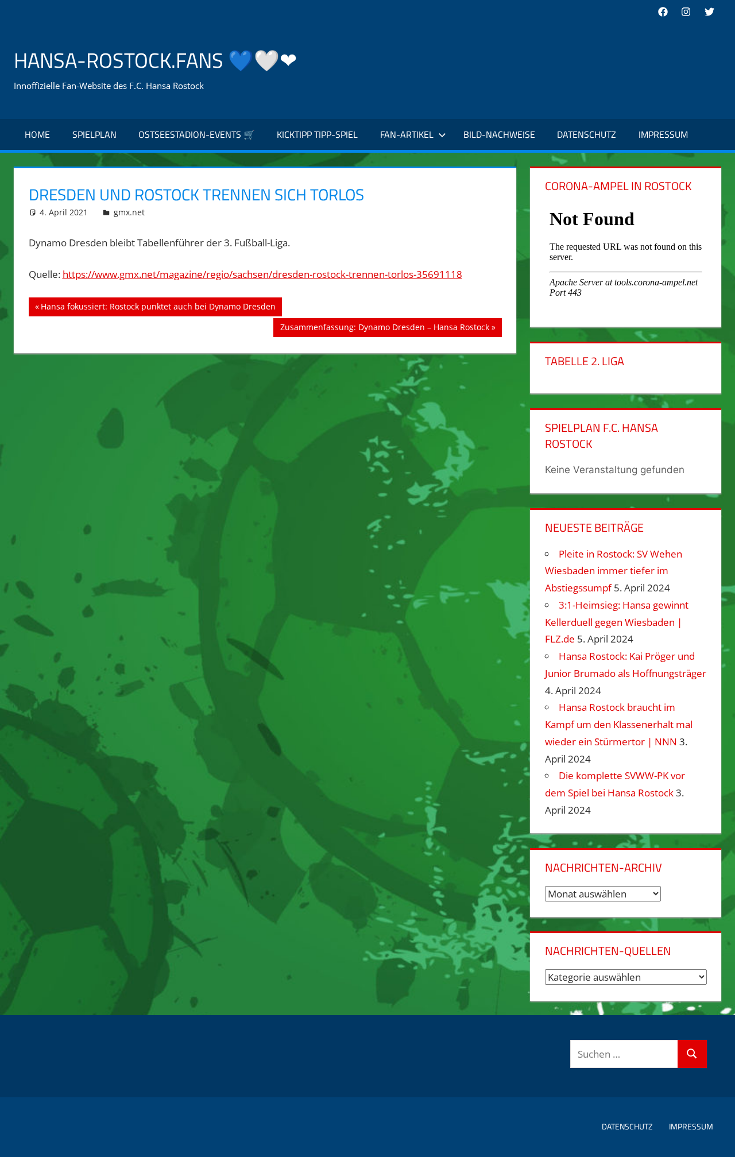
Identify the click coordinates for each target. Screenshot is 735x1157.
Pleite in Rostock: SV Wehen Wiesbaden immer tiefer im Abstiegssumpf (613, 571)
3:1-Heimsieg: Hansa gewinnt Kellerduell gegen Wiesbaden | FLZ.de (616, 622)
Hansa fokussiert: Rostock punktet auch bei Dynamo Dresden (158, 308)
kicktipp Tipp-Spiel (317, 134)
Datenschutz (586, 134)
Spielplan (94, 134)
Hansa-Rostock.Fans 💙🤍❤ (155, 60)
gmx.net (129, 212)
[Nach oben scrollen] (716, 1138)
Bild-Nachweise (499, 134)
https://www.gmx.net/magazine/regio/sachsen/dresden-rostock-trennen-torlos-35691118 (262, 274)
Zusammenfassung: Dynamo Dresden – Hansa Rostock (384, 329)
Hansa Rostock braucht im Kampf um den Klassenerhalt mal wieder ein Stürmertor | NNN (619, 724)
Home (37, 134)
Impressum (663, 134)
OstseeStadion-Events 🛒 (196, 134)
